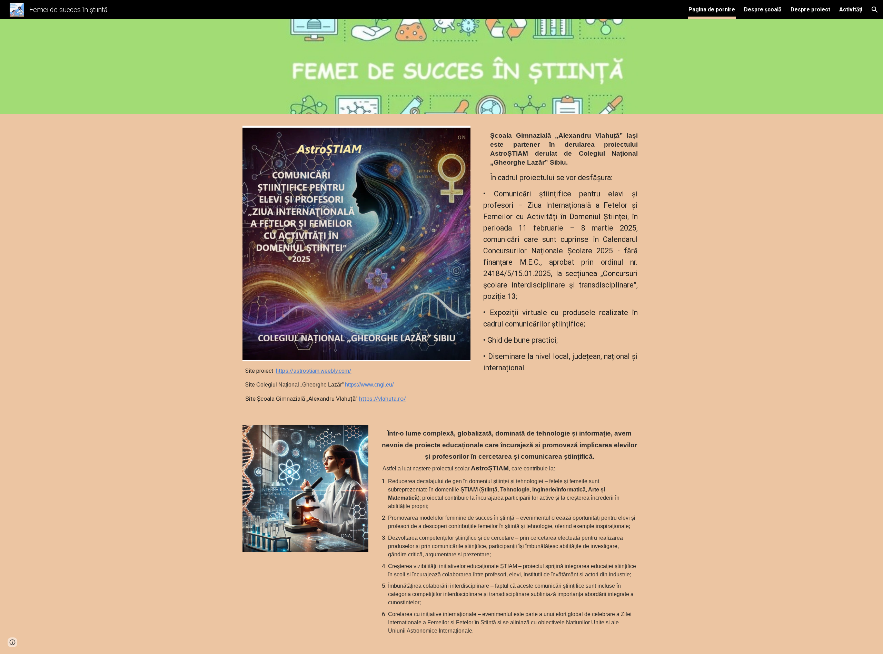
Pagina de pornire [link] (711, 9)
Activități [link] (850, 9)
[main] (356, 385)
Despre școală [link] (763, 9)
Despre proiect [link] (810, 9)
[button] (874, 9)
